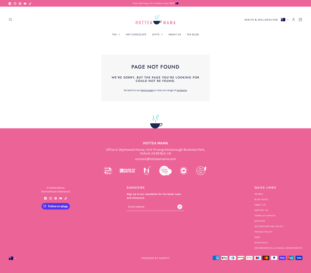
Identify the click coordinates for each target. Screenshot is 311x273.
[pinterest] (20, 3)
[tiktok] (30, 3)
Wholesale (261, 242)
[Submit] (179, 206)
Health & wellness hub (261, 19)
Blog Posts (261, 199)
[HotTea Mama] (155, 19)
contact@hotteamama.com (155, 159)
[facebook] (10, 3)
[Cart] (300, 20)
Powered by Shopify (155, 258)
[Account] (294, 20)
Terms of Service (265, 215)
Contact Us (261, 210)
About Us (260, 205)
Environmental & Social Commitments (278, 248)
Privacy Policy (263, 232)
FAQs (257, 237)
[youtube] (25, 3)
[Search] (11, 20)
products (182, 90)
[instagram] (15, 3)
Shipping (259, 221)
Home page (147, 90)
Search (258, 194)
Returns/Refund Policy (268, 226)
